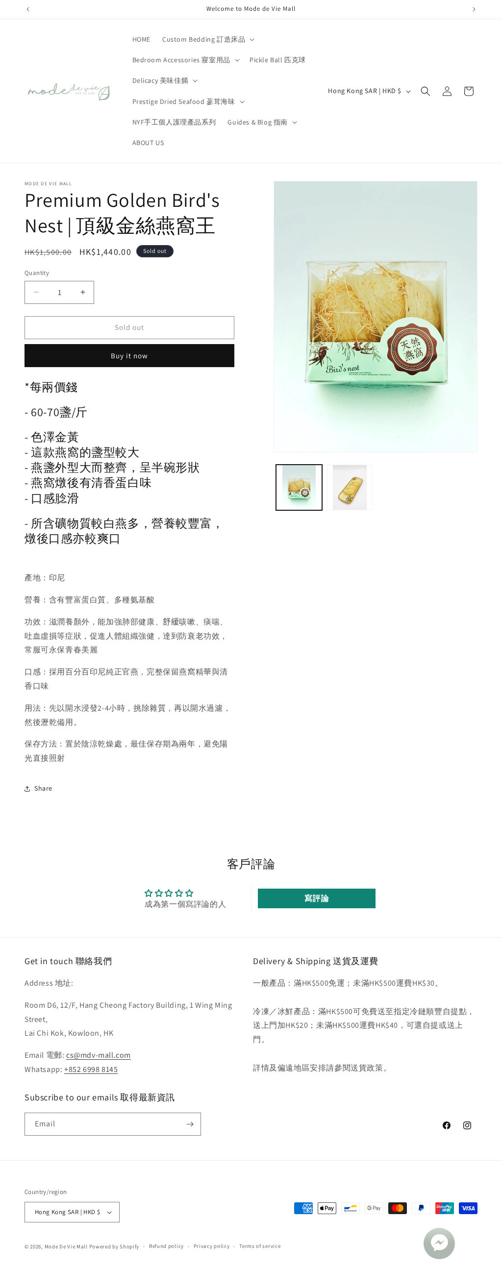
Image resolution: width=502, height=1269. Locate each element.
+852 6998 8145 (91, 1069)
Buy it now (129, 355)
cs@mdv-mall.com (98, 1055)
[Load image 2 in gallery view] (350, 487)
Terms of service (259, 1246)
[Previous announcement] (28, 9)
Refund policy (166, 1246)
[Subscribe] (190, 1124)
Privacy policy (212, 1246)
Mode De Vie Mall (66, 1246)
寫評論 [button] (316, 898)
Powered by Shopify (114, 1246)
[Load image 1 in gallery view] (299, 487)
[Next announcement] (474, 9)
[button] (207, 39)
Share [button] (43, 788)
